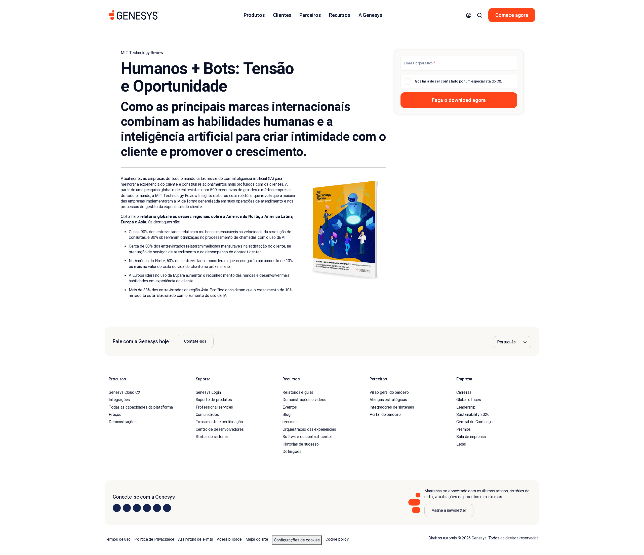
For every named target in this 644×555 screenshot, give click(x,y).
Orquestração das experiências (309, 429)
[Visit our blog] (167, 508)
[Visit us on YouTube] (157, 508)
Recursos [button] (339, 15)
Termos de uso (118, 539)
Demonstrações (123, 421)
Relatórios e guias (298, 392)
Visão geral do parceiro (389, 392)
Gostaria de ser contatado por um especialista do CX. (458, 81)
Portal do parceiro (385, 414)
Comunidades (207, 414)
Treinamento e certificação (219, 421)
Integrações (119, 399)
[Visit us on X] (137, 508)
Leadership (465, 407)
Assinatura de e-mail (195, 539)
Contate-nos (195, 341)
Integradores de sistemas (392, 407)
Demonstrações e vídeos (304, 399)
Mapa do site (257, 539)
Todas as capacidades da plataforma (141, 407)
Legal (461, 444)
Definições (292, 451)
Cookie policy (337, 539)
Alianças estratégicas (388, 399)
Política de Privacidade (154, 539)
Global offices (468, 399)
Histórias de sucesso (301, 444)
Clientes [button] (282, 15)
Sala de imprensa (471, 436)
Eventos (290, 407)
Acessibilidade (229, 539)
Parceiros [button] (310, 15)
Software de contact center (307, 436)
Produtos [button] (254, 15)
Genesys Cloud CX (124, 392)
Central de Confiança (474, 421)
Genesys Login (208, 392)
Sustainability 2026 (472, 414)
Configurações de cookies (297, 540)
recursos (290, 421)
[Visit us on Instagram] (127, 508)
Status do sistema (212, 436)
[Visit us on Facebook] (147, 508)
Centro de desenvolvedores (220, 429)
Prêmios (463, 429)
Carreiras (463, 392)
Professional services (214, 407)
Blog (286, 414)
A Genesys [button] (370, 15)
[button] (468, 15)
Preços (115, 414)
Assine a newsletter (449, 510)
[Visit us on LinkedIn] (117, 508)
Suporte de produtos (214, 399)
